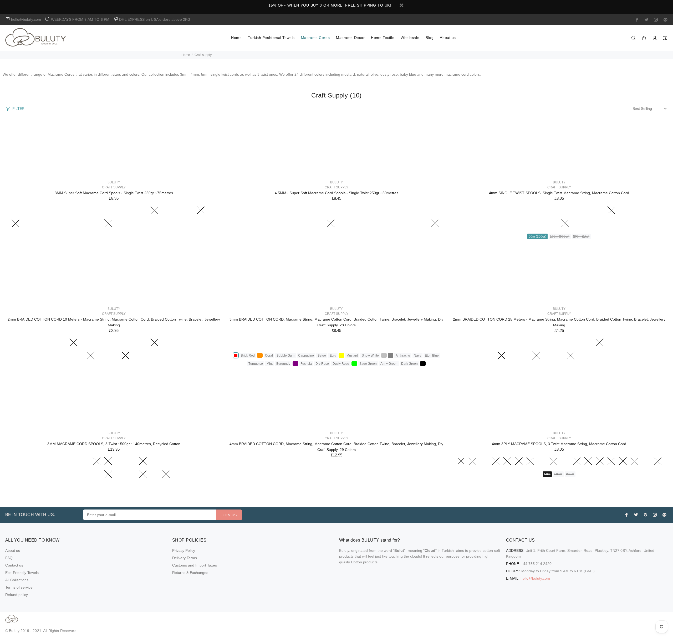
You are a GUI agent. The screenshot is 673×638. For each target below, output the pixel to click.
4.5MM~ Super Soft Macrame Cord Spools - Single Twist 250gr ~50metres (336, 193)
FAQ (9, 558)
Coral (269, 355)
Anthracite (403, 355)
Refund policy (16, 595)
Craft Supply (114, 187)
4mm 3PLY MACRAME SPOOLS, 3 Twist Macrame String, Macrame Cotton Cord (559, 444)
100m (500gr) (559, 236)
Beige (322, 355)
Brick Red (248, 355)
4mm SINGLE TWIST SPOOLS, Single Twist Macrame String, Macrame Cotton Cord (559, 193)
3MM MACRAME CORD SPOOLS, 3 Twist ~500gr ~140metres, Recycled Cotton (113, 444)
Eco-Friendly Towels (22, 572)
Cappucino (306, 355)
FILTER (18, 108)
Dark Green (409, 364)
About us (12, 550)
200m (570, 474)
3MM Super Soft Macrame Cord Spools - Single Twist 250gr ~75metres (114, 193)
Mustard (352, 355)
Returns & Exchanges (190, 572)
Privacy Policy (183, 550)
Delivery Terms (184, 558)
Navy (417, 355)
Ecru (333, 355)
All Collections (16, 580)
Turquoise (255, 364)
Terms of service (19, 587)
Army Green (388, 364)
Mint (270, 364)
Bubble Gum (285, 355)
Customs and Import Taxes (194, 565)
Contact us (14, 565)
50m (547, 474)
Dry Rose (322, 364)
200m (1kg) (581, 236)
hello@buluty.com (535, 578)
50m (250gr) (537, 236)
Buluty (114, 182)
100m (558, 474)
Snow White (370, 355)
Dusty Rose (341, 364)
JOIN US (229, 515)
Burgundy (283, 364)
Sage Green (368, 364)
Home (185, 55)
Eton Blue (432, 355)
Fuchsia (306, 364)
